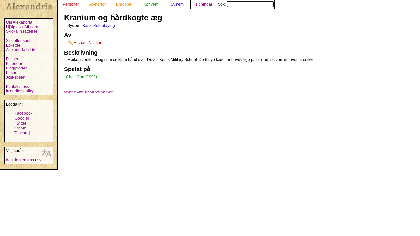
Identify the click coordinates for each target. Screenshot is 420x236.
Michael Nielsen (88, 42)
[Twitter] (20, 123)
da (8, 160)
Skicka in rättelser (21, 31)
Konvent (150, 4)
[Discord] (22, 133)
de (16, 160)
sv (39, 160)
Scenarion (97, 4)
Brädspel (124, 4)
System (177, 4)
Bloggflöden (17, 68)
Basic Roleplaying (98, 25)
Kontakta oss (17, 86)
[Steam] (20, 128)
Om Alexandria (19, 22)
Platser (12, 59)
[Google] (21, 118)
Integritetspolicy (20, 91)
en (24, 160)
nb (32, 160)
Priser (11, 72)
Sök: (222, 4)
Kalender (14, 63)
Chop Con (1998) (81, 77)
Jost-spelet (15, 77)
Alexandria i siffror (22, 50)
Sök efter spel (18, 40)
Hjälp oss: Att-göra (22, 27)
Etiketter (13, 45)
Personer (71, 4)
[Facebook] (23, 113)
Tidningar (203, 4)
